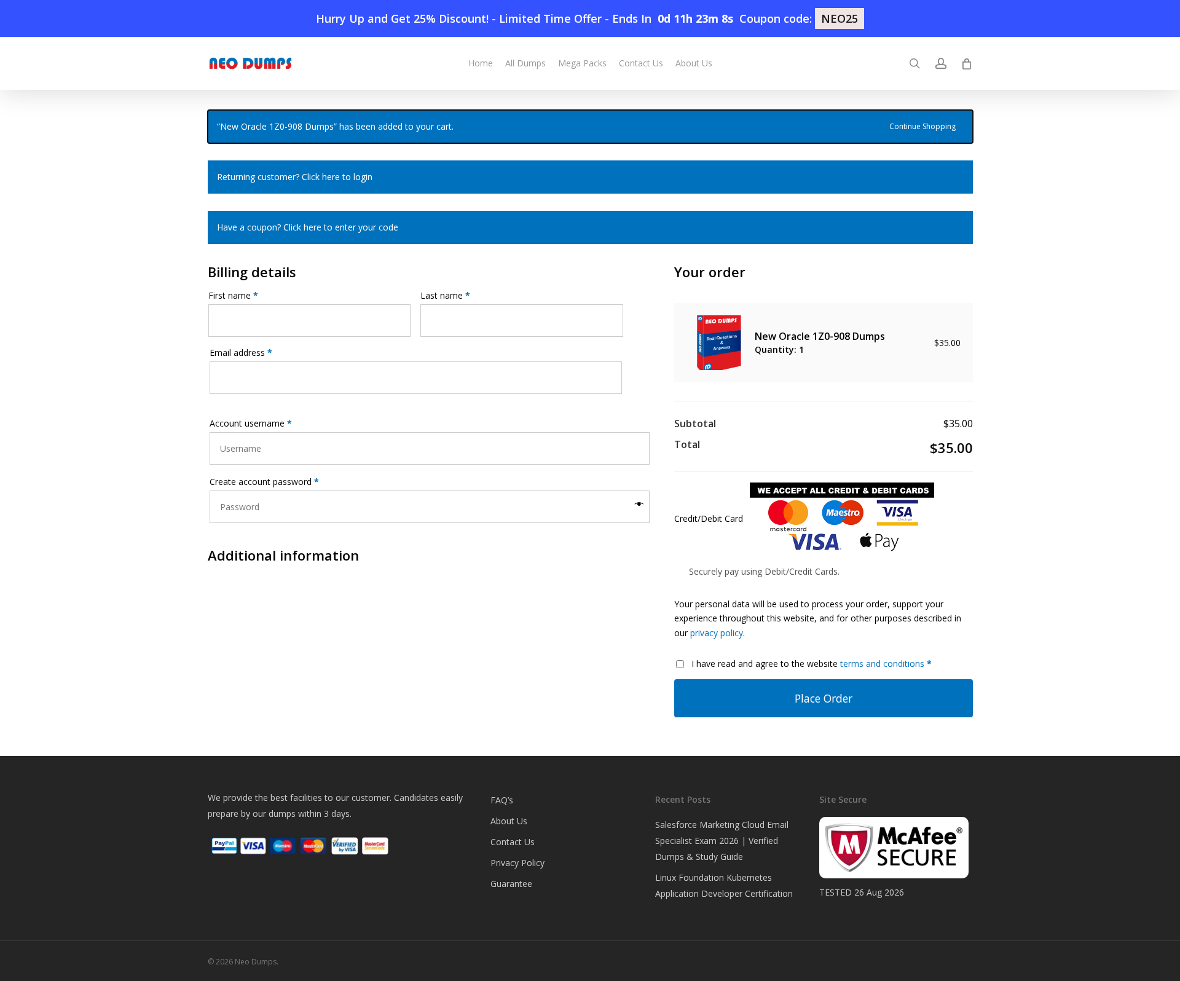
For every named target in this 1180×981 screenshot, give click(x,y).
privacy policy (716, 633)
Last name (445, 295)
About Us (508, 821)
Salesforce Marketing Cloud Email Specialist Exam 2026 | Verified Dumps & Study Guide (722, 840)
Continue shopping (922, 125)
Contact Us (512, 842)
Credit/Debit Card (709, 518)
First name (233, 295)
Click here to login (337, 177)
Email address (241, 352)
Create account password (264, 481)
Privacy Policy (517, 863)
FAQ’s (501, 800)
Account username (251, 423)
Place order (823, 698)
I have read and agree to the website (811, 663)
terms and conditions (882, 663)
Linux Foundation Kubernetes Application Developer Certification (724, 885)
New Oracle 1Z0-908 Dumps (821, 336)
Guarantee (511, 883)
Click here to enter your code (340, 227)
